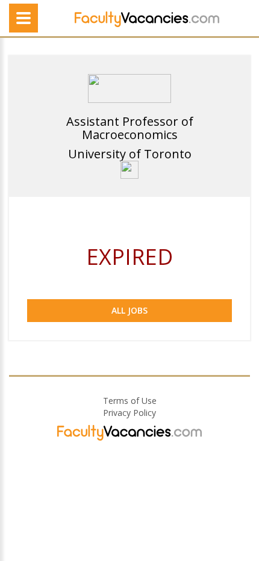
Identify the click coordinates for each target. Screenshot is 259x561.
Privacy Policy (129, 412)
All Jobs (129, 310)
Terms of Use (130, 400)
